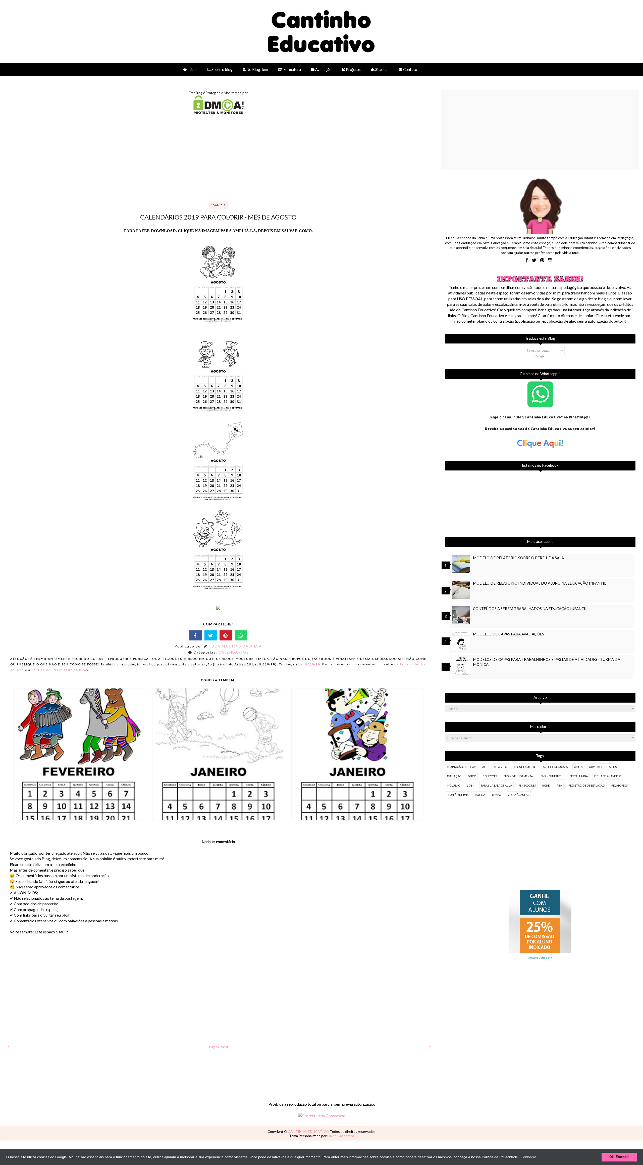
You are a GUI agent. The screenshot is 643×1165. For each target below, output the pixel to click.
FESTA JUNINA (579, 776)
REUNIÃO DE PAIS (457, 794)
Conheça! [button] (528, 1157)
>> (429, 1046)
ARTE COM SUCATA (555, 766)
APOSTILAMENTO (525, 766)
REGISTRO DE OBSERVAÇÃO (586, 785)
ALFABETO (500, 766)
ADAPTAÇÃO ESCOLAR (461, 766)
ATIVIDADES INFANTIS (603, 766)
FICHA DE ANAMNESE (607, 776)
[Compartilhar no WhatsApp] (241, 635)
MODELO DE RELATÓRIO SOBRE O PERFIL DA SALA (518, 557)
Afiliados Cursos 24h (540, 957)
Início (192, 69)
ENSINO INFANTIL (552, 776)
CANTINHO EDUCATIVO (309, 1131)
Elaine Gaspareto (340, 1136)
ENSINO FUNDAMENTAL (519, 776)
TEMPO (496, 794)
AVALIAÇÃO (454, 776)
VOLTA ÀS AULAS (518, 794)
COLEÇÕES (490, 776)
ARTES (578, 766)
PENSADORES (527, 785)
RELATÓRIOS (619, 785)
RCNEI (546, 785)
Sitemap (381, 69)
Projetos (353, 69)
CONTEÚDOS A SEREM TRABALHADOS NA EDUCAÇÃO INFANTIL (530, 608)
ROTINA (480, 794)
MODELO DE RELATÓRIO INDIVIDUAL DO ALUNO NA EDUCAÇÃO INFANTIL (539, 583)
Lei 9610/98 (308, 664)
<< (7, 1046)
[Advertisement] (155, 158)
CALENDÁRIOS (234, 652)
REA (559, 785)
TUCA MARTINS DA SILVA (235, 646)
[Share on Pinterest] (226, 635)
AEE (484, 766)
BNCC (472, 776)
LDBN (470, 785)
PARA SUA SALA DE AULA (496, 785)
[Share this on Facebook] (195, 635)
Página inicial (218, 1047)
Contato (409, 69)
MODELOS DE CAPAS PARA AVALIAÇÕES (508, 634)
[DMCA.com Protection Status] (218, 112)
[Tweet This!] (210, 635)
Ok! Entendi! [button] (619, 1157)
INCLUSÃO (453, 785)
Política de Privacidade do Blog (59, 669)
